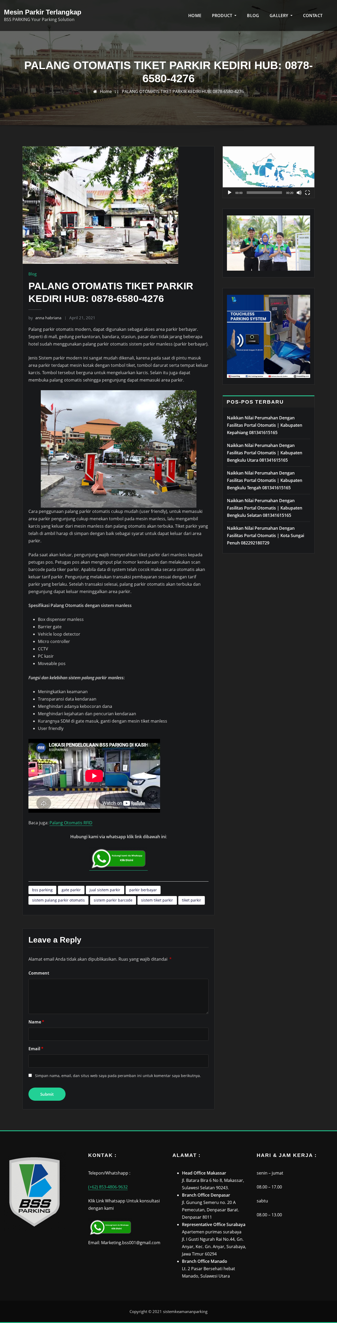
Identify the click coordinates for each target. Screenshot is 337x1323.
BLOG (253, 15)
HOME (194, 15)
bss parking (42, 889)
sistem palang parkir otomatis (58, 900)
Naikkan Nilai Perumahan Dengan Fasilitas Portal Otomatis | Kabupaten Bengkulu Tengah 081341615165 (264, 480)
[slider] (264, 192)
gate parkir (71, 889)
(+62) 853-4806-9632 (108, 1187)
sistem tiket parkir (157, 900)
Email (35, 1049)
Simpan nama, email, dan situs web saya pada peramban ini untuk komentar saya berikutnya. (118, 1075)
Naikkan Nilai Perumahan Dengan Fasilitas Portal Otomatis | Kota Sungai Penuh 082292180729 (265, 535)
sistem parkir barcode (113, 900)
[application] (268, 172)
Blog (32, 273)
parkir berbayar (143, 889)
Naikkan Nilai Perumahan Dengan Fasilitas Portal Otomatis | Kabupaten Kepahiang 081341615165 (264, 425)
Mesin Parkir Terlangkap (42, 12)
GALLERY (279, 15)
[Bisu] (299, 192)
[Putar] (229, 192)
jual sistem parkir (105, 889)
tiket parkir (191, 900)
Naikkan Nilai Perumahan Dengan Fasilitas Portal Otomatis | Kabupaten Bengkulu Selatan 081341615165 (264, 508)
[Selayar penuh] (307, 192)
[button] (268, 172)
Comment (38, 973)
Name (36, 1022)
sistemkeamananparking (185, 1311)
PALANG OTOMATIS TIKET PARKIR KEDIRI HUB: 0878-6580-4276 (183, 91)
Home (106, 91)
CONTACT (313, 15)
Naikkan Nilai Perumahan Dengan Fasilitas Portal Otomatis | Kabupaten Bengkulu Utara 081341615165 (264, 452)
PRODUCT (222, 15)
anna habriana (44, 317)
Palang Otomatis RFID (70, 823)
